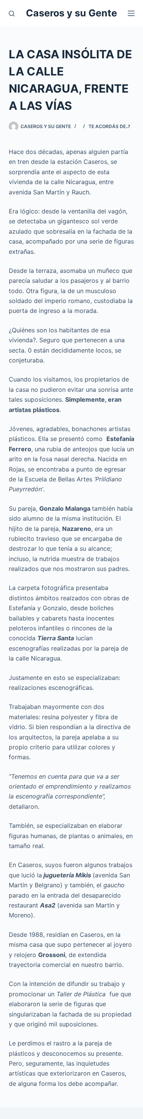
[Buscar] (11, 13)
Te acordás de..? (109, 126)
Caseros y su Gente (71, 13)
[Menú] (131, 13)
